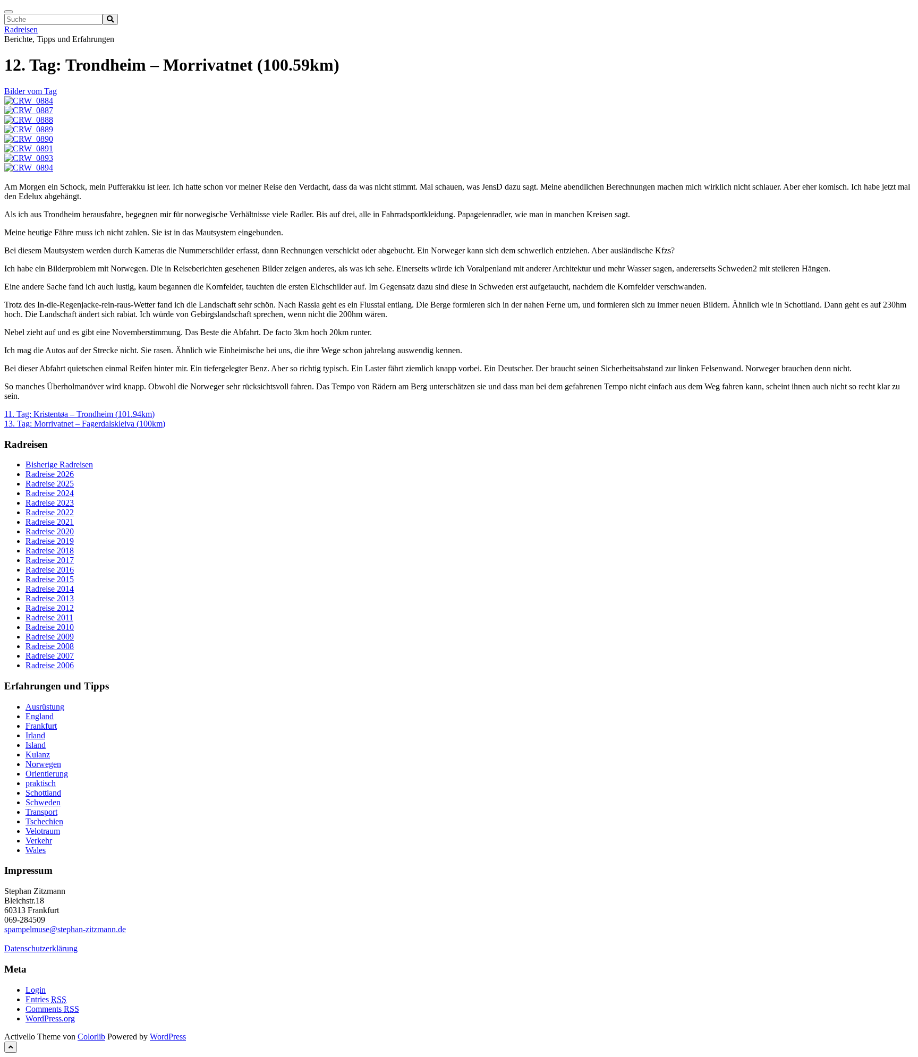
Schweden (43, 802)
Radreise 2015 (50, 579)
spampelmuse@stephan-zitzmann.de (65, 929)
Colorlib (91, 1036)
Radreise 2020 (50, 531)
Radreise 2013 (50, 598)
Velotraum (43, 831)
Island (36, 744)
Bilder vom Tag (30, 91)
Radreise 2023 (50, 502)
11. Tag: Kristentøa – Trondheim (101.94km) (79, 414)
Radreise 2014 (50, 588)
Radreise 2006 (50, 665)
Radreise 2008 (50, 646)
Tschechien (44, 821)
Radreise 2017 (50, 560)
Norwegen (43, 764)
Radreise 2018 (50, 550)
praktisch (41, 783)
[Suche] (110, 19)
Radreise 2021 (50, 521)
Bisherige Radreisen (59, 464)
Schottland (43, 792)
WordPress (168, 1036)
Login (36, 989)
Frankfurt (41, 725)
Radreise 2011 (49, 617)
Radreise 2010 (50, 627)
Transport (41, 811)
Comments (52, 1008)
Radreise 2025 (50, 483)
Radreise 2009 (50, 636)
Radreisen (21, 29)
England (40, 716)
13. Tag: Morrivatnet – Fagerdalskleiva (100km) (84, 423)
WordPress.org (50, 1018)
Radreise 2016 (50, 569)
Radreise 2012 (50, 607)
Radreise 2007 (50, 655)
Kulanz (38, 754)
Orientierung (47, 773)
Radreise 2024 (50, 493)
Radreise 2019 (50, 540)
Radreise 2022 (50, 512)
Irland (35, 735)
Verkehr (39, 840)
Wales (36, 850)
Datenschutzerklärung (41, 948)
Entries (46, 999)
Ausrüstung (45, 706)
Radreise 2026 (50, 474)
